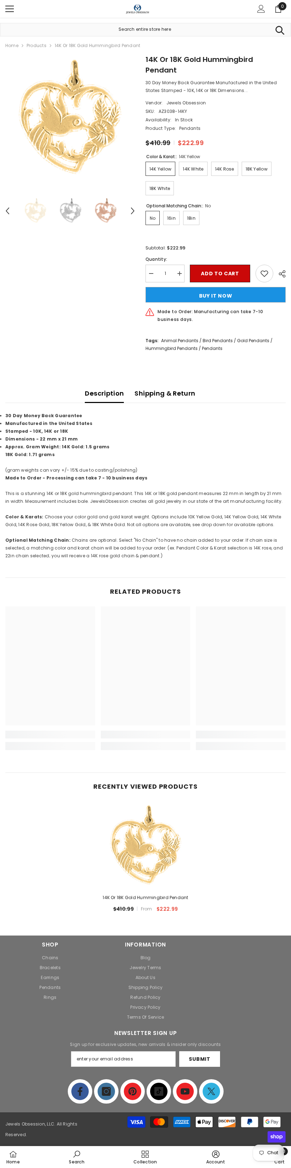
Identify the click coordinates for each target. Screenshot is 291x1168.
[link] (50, 734)
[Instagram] (106, 1091)
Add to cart (220, 273)
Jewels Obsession (186, 103)
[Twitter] (211, 1091)
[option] (70, 118)
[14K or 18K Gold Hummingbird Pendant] (146, 846)
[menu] (9, 9)
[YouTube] (185, 1091)
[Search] (280, 29)
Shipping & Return (164, 393)
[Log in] (261, 9)
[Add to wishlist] (264, 273)
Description (104, 393)
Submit (199, 1059)
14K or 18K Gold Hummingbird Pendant (145, 897)
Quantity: (156, 259)
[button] (7, 211)
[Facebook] (80, 1091)
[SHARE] (279, 273)
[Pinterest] (132, 1091)
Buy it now (215, 295)
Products (36, 45)
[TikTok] (159, 1091)
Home (11, 45)
